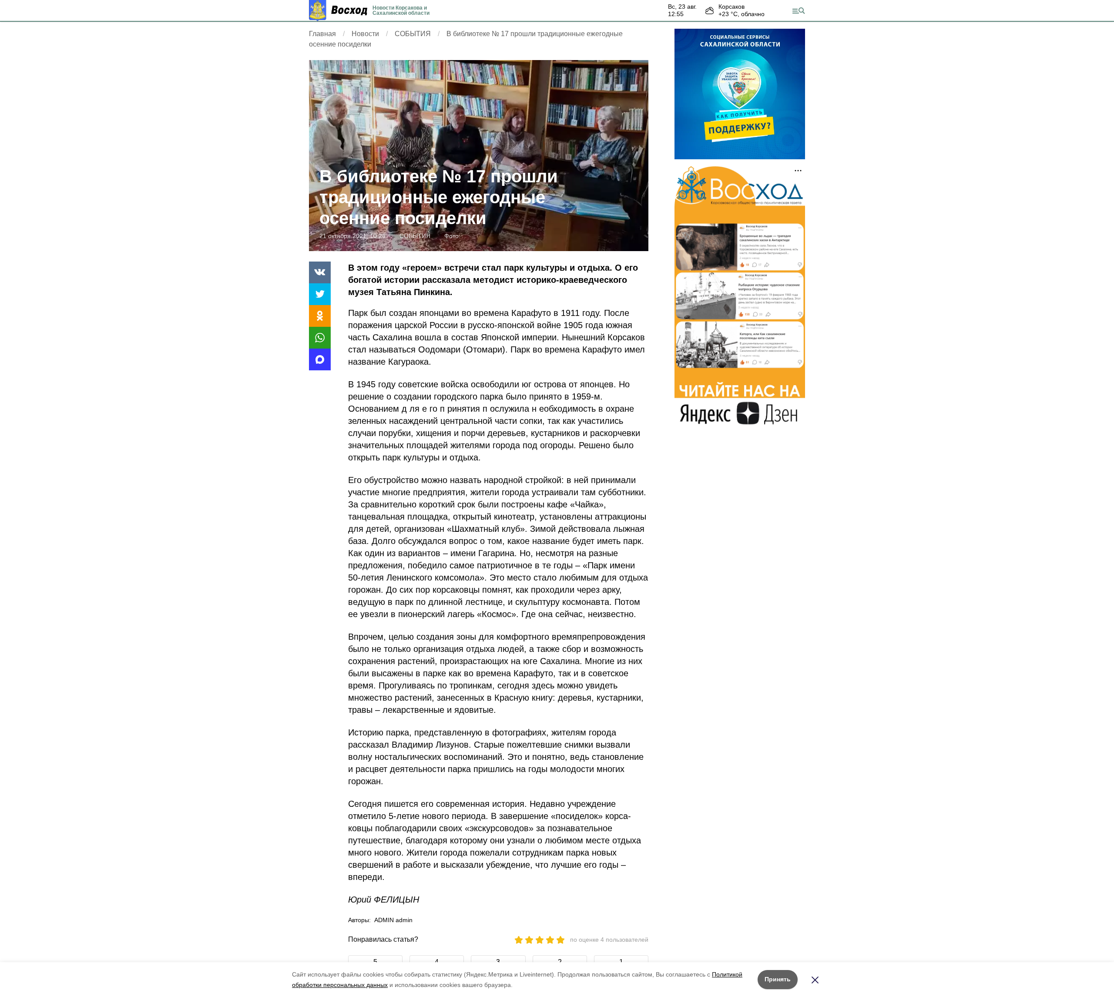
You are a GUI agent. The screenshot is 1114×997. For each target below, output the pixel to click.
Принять (778, 979)
